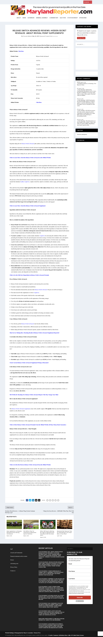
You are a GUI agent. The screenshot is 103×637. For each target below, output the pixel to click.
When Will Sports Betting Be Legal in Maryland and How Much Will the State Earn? (47, 533)
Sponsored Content (44, 36)
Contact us (12, 570)
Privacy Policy (13, 567)
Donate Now (81, 38)
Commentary (53, 18)
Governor (31, 18)
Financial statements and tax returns (18, 556)
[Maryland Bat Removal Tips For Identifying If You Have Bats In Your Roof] (64, 524)
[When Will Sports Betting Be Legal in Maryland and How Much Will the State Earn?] (47, 524)
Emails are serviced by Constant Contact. (76, 593)
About (19, 18)
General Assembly (42, 18)
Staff (11, 549)
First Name (72, 571)
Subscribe (80, 597)
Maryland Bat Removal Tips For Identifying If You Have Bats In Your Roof (64, 532)
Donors (12, 560)
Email (70, 563)
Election (63, 18)
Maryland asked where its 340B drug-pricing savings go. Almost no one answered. (51, 619)
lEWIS (78, 82)
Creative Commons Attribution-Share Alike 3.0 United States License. (66, 635)
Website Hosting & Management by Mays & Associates (19, 633)
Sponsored (82, 18)
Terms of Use (37, 633)
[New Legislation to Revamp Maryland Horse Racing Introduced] (14, 524)
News (24, 18)
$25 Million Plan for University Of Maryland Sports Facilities (29, 532)
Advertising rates (14, 563)
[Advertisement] (88, 59)
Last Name (72, 578)
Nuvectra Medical (27, 36)
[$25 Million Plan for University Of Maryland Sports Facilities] (31, 524)
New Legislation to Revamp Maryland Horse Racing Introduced (14, 532)
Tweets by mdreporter (82, 134)
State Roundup (72, 18)
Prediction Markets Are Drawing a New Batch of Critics (86, 84)
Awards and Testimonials (16, 552)
